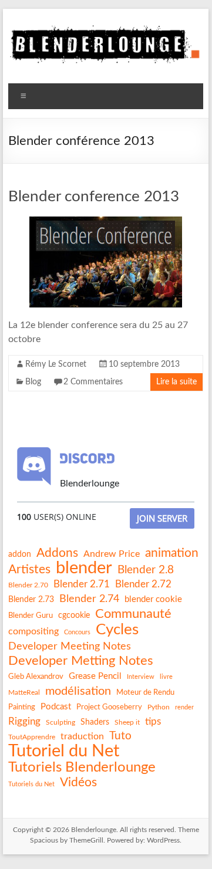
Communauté (133, 613)
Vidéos (78, 782)
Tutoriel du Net (63, 751)
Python (158, 707)
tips (153, 721)
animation (171, 553)
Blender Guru (30, 615)
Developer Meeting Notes (69, 646)
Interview (140, 677)
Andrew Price (111, 554)
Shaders (94, 722)
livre (166, 677)
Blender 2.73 (31, 600)
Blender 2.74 (89, 598)
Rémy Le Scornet (55, 364)
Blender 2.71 (81, 584)
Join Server (162, 518)
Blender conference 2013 (93, 196)
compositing (33, 631)
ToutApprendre (31, 736)
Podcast (56, 706)
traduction (82, 736)
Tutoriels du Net (31, 784)
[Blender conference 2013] (105, 222)
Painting (21, 707)
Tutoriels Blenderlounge (82, 767)
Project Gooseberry (109, 707)
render (184, 707)
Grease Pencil (95, 676)
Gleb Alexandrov (35, 676)
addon (19, 554)
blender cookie (153, 599)
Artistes (29, 569)
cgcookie (74, 615)
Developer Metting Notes (80, 660)
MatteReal (24, 692)
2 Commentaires (93, 382)
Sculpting (60, 722)
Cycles (117, 630)
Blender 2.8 (145, 570)
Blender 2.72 (143, 584)
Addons (57, 553)
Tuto (120, 736)
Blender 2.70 (28, 585)
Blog (33, 382)
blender (84, 569)
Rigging (24, 721)
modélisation (78, 691)
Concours (77, 632)
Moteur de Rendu (145, 692)
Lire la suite (176, 382)
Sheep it (127, 722)
